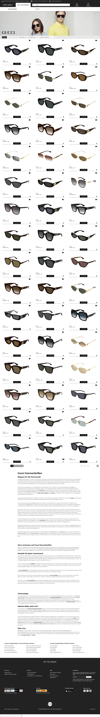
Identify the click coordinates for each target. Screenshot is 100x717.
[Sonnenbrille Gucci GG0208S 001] (50, 235)
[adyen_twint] (17, 691)
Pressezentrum (7, 672)
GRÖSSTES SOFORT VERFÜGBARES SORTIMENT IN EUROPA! (16, 1)
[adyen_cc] (5, 691)
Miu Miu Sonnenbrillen (9, 647)
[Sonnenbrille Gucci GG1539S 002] (16, 235)
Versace (52, 492)
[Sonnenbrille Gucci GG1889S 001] (16, 420)
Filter (5, 37)
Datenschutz (10, 709)
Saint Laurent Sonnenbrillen (10, 652)
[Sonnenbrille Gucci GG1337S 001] (83, 314)
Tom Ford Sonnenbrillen (9, 650)
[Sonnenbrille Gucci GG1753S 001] (50, 447)
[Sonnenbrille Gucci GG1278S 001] (83, 102)
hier (91, 680)
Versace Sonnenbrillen (31, 650)
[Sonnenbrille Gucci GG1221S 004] (50, 155)
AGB (5, 709)
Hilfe (51, 670)
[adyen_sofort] (21, 691)
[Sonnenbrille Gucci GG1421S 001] (50, 208)
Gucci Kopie (42, 520)
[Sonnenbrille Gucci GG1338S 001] (50, 49)
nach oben (92, 709)
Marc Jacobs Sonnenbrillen (32, 652)
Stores (74, 618)
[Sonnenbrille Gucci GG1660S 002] (83, 49)
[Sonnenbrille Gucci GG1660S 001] (83, 235)
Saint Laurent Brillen (77, 647)
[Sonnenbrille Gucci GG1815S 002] (83, 261)
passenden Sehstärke (56, 597)
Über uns (6, 670)
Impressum (16, 709)
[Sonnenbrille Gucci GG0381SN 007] (50, 367)
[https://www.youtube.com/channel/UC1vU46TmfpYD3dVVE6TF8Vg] (90, 691)
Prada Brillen (53, 649)
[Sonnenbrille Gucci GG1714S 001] (83, 208)
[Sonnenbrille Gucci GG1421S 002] (16, 341)
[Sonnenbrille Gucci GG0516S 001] (16, 314)
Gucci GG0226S (53, 575)
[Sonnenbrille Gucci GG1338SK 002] (16, 288)
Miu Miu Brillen (53, 647)
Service (29, 670)
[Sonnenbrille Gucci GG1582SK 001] (83, 447)
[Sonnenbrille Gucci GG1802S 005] (83, 155)
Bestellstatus (53, 677)
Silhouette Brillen (76, 650)
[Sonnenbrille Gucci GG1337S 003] (50, 129)
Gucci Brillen (53, 650)
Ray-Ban (24, 635)
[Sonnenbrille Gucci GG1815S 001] (16, 182)
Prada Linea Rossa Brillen (78, 652)
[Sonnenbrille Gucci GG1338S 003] (16, 76)
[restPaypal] (12, 691)
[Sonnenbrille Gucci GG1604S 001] (16, 102)
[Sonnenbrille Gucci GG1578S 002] (50, 288)
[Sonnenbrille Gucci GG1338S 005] (16, 367)
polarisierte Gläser (70, 601)
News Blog (52, 674)
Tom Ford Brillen (54, 645)
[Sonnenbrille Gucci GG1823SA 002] (16, 261)
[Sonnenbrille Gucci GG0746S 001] (50, 314)
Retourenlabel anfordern (55, 672)
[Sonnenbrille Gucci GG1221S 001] (50, 76)
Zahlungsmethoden (31, 672)
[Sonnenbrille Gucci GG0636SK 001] (16, 129)
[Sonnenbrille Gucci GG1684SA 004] (83, 76)
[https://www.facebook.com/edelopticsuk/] (84, 691)
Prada (38, 492)
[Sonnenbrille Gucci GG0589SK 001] (83, 182)
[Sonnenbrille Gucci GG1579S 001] (16, 49)
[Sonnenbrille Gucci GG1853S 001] (83, 288)
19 (84, 465)
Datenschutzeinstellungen (10, 674)
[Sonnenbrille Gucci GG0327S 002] (50, 394)
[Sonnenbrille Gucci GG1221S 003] (83, 420)
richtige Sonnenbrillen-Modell (34, 608)
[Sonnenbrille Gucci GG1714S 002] (16, 394)
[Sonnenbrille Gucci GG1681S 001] (83, 394)
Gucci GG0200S (30, 580)
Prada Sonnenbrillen (9, 645)
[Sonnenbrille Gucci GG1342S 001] (50, 102)
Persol (33, 635)
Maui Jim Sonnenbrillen (31, 649)
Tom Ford (41, 490)
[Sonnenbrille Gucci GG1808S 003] (16, 155)
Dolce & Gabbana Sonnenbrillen (33, 647)
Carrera (28, 635)
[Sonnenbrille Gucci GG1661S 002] (83, 129)
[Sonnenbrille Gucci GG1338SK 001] (50, 261)
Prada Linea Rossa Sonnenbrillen (33, 645)
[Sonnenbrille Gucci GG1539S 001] (50, 420)
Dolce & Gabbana (45, 492)
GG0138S (33, 563)
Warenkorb (88, 5)
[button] (7, 5)
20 (88, 465)
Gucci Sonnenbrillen (9, 649)
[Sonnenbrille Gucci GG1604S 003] (83, 341)
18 (81, 465)
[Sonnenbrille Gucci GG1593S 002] (83, 367)
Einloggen (77, 5)
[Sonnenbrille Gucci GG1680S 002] (16, 447)
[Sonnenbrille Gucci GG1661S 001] (50, 182)
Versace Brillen (76, 645)
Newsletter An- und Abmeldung (34, 675)
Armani (72, 498)
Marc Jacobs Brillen (77, 649)
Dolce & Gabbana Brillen (55, 652)
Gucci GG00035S (23, 570)
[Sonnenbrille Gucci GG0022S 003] (16, 208)
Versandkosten (30, 674)
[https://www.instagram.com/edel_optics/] (87, 691)
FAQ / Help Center (54, 675)
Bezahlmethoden (38, 622)
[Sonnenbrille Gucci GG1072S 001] (50, 341)
